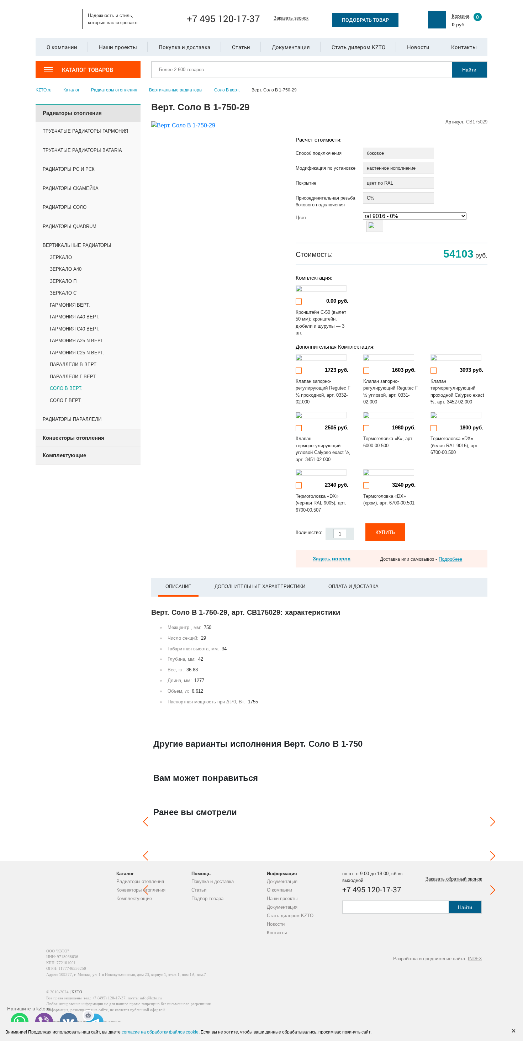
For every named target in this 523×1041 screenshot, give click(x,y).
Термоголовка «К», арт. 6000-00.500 (388, 442)
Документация (282, 881)
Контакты (277, 932)
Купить (385, 532)
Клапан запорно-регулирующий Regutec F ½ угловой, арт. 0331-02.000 (390, 392)
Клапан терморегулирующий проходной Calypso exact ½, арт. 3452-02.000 (457, 392)
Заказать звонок (291, 18)
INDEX (475, 958)
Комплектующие (134, 898)
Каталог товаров (87, 69)
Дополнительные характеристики (260, 586)
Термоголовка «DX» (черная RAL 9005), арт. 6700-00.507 (321, 503)
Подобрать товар (365, 19)
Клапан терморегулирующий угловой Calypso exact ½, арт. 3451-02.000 (323, 449)
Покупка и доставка (212, 881)
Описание (178, 586)
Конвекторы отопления (140, 890)
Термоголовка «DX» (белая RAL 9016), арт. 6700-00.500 (454, 445)
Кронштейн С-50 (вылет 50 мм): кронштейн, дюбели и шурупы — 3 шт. (321, 323)
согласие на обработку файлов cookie (160, 1032)
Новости (276, 924)
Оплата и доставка (353, 586)
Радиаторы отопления (140, 881)
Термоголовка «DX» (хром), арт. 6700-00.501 (388, 499)
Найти (469, 70)
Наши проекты (282, 898)
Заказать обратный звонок (454, 879)
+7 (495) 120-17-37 (109, 998)
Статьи (198, 890)
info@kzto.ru (151, 998)
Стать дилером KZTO (290, 915)
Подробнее (450, 559)
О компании (279, 890)
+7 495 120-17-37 (223, 18)
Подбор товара (207, 898)
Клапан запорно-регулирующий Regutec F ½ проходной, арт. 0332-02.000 (323, 392)
